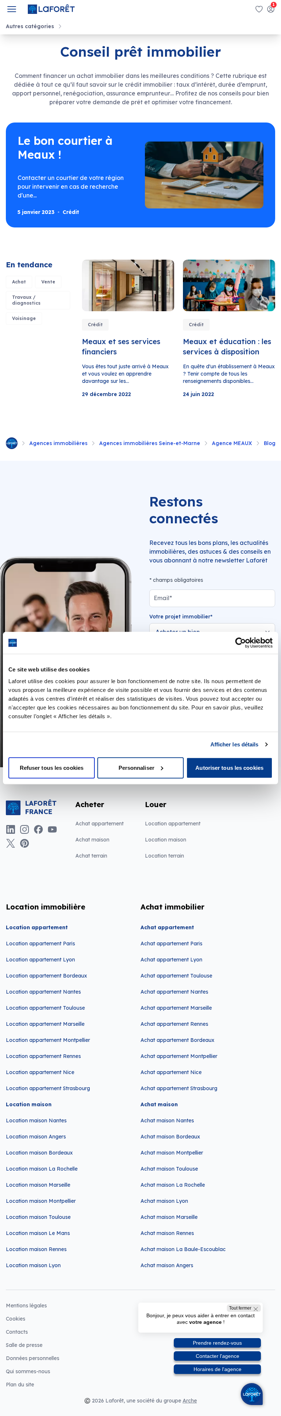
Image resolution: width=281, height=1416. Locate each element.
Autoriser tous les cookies (229, 767)
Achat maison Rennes (167, 1233)
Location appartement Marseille (45, 1024)
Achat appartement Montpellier (178, 1056)
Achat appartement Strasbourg (178, 1088)
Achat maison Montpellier (171, 1152)
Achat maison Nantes (167, 1120)
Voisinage (24, 318)
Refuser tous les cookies (51, 767)
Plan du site (20, 1384)
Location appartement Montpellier (48, 1040)
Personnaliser (136, 767)
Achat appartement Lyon (171, 959)
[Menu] (12, 9)
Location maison (165, 839)
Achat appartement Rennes (174, 1024)
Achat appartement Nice (171, 1072)
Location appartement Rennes (43, 1056)
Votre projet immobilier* (181, 616)
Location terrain (164, 855)
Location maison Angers (36, 1136)
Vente (48, 282)
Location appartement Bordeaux (46, 975)
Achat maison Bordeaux (170, 1136)
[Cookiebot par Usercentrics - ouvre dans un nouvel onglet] (241, 642)
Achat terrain (91, 855)
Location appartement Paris (40, 943)
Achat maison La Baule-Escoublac (183, 1249)
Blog (270, 443)
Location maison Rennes (36, 1249)
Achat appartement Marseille (176, 1008)
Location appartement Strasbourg (48, 1088)
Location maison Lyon (33, 1265)
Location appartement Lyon (40, 959)
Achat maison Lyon (164, 1201)
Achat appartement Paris (171, 943)
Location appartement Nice (40, 1072)
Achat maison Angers (166, 1265)
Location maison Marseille (38, 1185)
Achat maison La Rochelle (172, 1185)
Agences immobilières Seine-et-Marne (149, 443)
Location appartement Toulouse (45, 1008)
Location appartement (173, 823)
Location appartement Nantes (43, 991)
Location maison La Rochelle (42, 1168)
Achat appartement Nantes (174, 991)
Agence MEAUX (232, 443)
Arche (190, 1400)
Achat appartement (99, 823)
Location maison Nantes (36, 1120)
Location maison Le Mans (38, 1233)
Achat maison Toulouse (169, 1168)
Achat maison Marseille (169, 1217)
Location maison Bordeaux (39, 1152)
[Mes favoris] (259, 9)
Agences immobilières (58, 443)
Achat (19, 282)
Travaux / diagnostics (26, 300)
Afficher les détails (234, 744)
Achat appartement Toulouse (176, 975)
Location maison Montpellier (41, 1201)
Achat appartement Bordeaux (177, 1040)
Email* (163, 598)
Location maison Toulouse (38, 1217)
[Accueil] (12, 443)
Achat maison (92, 839)
